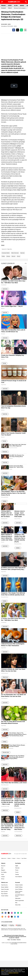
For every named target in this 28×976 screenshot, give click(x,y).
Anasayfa (3, 8)
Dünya (2, 878)
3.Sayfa (3, 876)
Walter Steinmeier (15, 252)
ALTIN (16, 5)
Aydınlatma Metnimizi (13, 973)
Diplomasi (22, 252)
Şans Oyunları (4, 891)
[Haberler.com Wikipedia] (5, 916)
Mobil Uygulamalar (19, 900)
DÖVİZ (10, 5)
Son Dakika (3, 872)
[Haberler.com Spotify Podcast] (21, 913)
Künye (18, 858)
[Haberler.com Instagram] (12, 913)
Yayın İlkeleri (24, 858)
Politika (3, 256)
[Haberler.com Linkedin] (15, 913)
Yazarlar (17, 874)
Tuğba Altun (9, 249)
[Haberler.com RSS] (2, 916)
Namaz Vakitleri (4, 887)
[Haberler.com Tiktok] (12, 916)
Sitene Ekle (17, 904)
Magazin (3, 870)
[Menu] (2, 2)
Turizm (16, 872)
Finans (16, 870)
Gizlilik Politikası (18, 887)
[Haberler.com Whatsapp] (18, 913)
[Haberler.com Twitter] (8, 913)
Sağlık (16, 865)
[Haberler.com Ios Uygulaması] (4, 925)
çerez (2, 970)
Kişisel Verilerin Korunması (18, 892)
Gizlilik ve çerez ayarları (7, 942)
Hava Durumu (4, 885)
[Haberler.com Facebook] (5, 913)
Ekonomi (13, 256)
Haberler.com (4, 882)
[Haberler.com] (6, 853)
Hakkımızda (3, 858)
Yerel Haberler (18, 876)
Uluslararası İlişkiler (6, 252)
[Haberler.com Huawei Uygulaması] (18, 925)
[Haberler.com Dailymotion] (18, 916)
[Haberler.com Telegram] (15, 916)
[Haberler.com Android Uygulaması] (11, 925)
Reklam (9, 858)
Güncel (10, 8)
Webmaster (18, 898)
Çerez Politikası (18, 889)
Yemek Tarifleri (4, 895)
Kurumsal (17, 882)
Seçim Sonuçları (5, 889)
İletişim (13, 858)
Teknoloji (17, 868)
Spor (2, 868)
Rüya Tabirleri (4, 893)
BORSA (22, 5)
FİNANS (3, 5)
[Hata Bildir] (14, 942)
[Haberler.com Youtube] (8, 916)
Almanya (8, 256)
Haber (8, 939)
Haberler (3, 863)
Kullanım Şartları (19, 885)
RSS (16, 902)
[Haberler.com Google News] (2, 913)
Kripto (2, 874)
